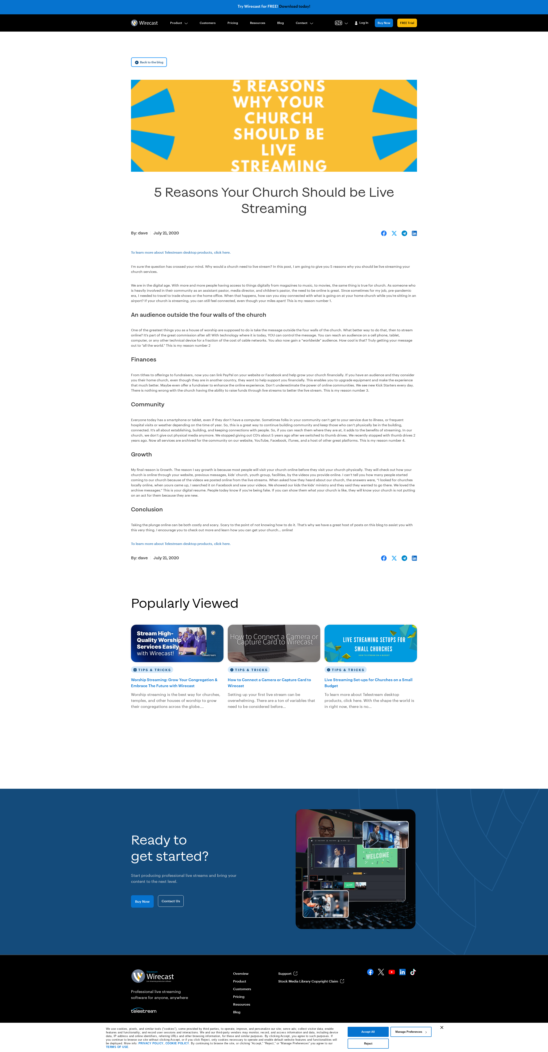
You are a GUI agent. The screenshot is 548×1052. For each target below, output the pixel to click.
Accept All (368, 1031)
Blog (280, 23)
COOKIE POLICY (177, 1043)
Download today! (294, 6)
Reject (368, 1043)
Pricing (233, 23)
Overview (241, 973)
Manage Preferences (408, 1031)
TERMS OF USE (117, 1047)
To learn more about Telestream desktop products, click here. (181, 252)
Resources (257, 23)
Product (176, 23)
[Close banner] (441, 1027)
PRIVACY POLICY (151, 1043)
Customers (208, 23)
